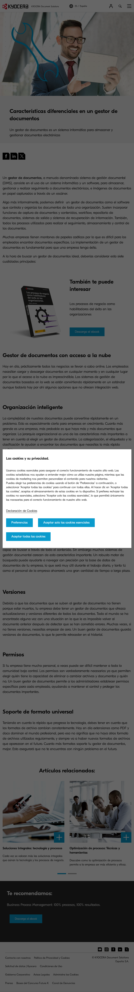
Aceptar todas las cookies (28, 536)
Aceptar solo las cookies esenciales (66, 522)
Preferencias (19, 522)
